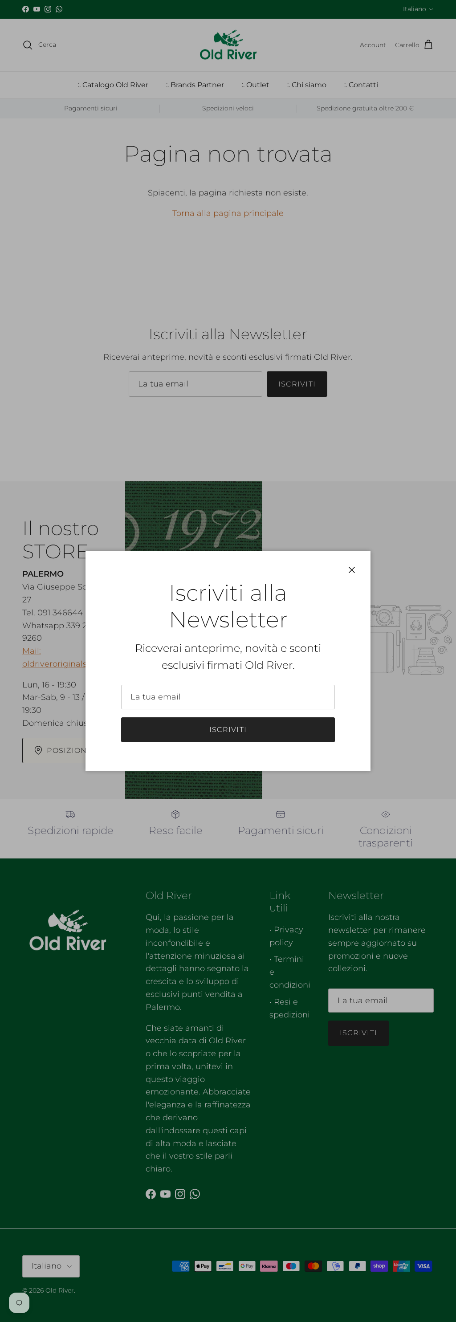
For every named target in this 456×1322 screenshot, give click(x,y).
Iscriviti (228, 729)
